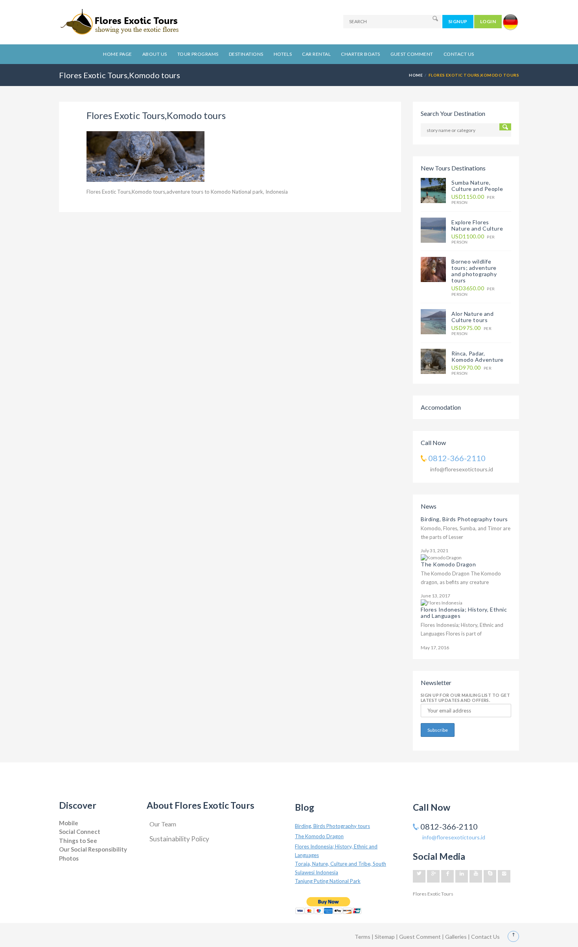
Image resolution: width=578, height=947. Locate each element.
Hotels (283, 54)
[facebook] (447, 876)
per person (473, 199)
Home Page (117, 54)
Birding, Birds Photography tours (464, 519)
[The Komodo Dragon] (441, 557)
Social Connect (79, 831)
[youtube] (475, 876)
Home (416, 75)
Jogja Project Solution (81, 866)
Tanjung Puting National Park (328, 881)
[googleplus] (433, 876)
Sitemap (385, 936)
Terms (362, 936)
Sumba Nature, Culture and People (477, 185)
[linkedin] (461, 876)
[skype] (490, 876)
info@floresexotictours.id (461, 469)
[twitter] (419, 876)
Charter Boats (360, 54)
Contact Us (459, 54)
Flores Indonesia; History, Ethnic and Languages (464, 612)
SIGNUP (458, 21)
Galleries (456, 936)
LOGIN (488, 21)
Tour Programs (198, 54)
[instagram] (504, 876)
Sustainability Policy (179, 839)
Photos (69, 858)
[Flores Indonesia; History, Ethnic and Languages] (441, 603)
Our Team (162, 824)
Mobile (68, 822)
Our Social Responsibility (93, 849)
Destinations (246, 54)
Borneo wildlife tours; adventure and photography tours (474, 271)
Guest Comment (411, 54)
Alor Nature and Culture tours (472, 316)
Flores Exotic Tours (433, 894)
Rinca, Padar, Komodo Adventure (477, 356)
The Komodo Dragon (448, 564)
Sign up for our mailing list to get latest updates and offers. (465, 697)
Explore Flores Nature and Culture (477, 225)
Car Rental (316, 54)
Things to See (78, 840)
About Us (154, 54)
